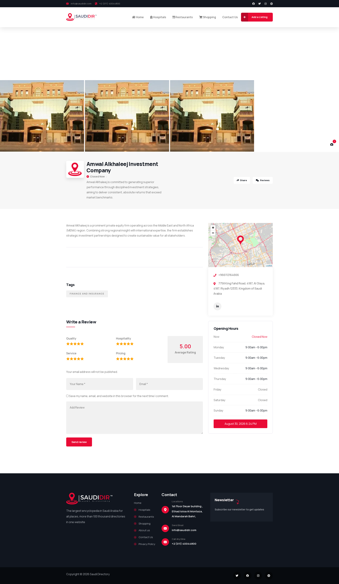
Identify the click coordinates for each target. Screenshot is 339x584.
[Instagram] (265, 3)
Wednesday (221, 368)
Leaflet (269, 265)
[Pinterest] (271, 3)
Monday (219, 347)
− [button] (213, 233)
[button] (332, 116)
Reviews (265, 180)
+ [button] (213, 227)
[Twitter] (259, 3)
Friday (217, 389)
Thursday (220, 379)
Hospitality (123, 338)
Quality (71, 338)
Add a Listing (259, 17)
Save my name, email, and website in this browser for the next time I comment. (119, 396)
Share (243, 180)
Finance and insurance (87, 293)
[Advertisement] (169, 53)
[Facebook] (253, 3)
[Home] (81, 17)
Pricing (120, 353)
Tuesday (219, 358)
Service (71, 353)
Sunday (218, 410)
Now (216, 337)
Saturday (219, 400)
